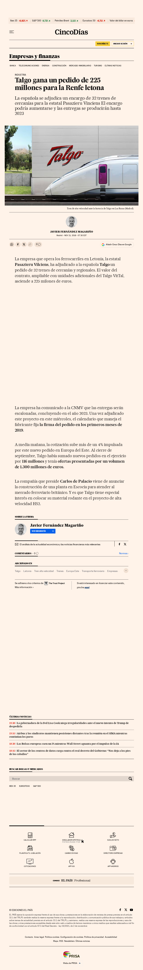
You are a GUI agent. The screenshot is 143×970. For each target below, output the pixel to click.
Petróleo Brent (62, 20)
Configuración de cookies (71, 937)
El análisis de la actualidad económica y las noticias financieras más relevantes (60, 544)
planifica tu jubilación (30, 853)
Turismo (98, 66)
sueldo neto (113, 840)
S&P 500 (36, 20)
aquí (87, 587)
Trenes (60, 571)
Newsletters (69, 941)
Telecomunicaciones (29, 66)
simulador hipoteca (71, 840)
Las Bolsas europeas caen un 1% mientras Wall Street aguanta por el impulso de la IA (68, 743)
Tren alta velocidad (44, 571)
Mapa (55, 941)
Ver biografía (39, 531)
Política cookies (52, 937)
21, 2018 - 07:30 (75, 235)
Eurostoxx (24, 786)
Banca (13, 66)
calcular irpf (30, 840)
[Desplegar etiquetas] (126, 570)
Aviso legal (39, 937)
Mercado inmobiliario (80, 66)
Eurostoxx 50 (89, 20)
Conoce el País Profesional (71, 880)
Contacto (29, 937)
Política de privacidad (94, 937)
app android (113, 866)
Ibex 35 (13, 20)
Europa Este (72, 571)
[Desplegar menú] (11, 32)
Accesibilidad (111, 937)
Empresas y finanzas (34, 56)
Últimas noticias (113, 66)
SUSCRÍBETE (102, 43)
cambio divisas (71, 853)
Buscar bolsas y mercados (26, 769)
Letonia (27, 571)
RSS (61, 941)
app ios (71, 866)
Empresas (112, 571)
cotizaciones (30, 866)
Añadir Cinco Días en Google (118, 244)
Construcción (59, 66)
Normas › (123, 553)
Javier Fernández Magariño (71, 231)
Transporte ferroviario (93, 571)
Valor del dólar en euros (121, 20)
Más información (23, 587)
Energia (46, 66)
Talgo (18, 571)
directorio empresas (113, 853)
